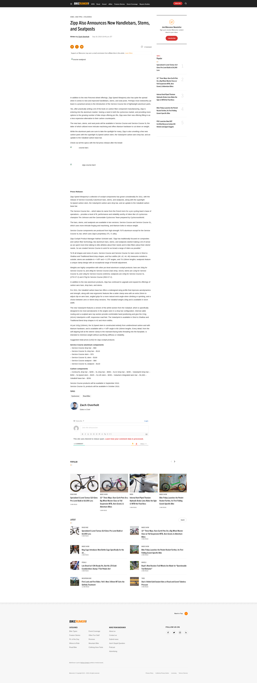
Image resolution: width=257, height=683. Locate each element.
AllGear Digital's (85, 662)
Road (98, 4)
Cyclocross (75, 396)
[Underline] (88, 434)
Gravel (104, 4)
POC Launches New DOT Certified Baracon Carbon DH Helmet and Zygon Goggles (166, 124)
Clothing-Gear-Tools (96, 647)
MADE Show (104, 494)
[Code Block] (102, 434)
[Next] (174, 461)
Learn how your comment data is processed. (124, 439)
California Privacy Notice (162, 673)
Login (146, 421)
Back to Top (178, 613)
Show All (183, 520)
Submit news (113, 639)
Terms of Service (183, 673)
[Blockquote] (99, 434)
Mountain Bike (86, 578)
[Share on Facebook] (72, 47)
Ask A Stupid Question (117, 643)
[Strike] (91, 434)
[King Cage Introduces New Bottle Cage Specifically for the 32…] (74, 549)
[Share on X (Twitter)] (77, 47)
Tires (143, 578)
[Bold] (82, 434)
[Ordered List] (93, 434)
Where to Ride (74, 643)
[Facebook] (168, 632)
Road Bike (86, 396)
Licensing (173, 673)
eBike (110, 4)
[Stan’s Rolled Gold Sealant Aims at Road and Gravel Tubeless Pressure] (134, 581)
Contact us (113, 635)
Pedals (84, 562)
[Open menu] (71, 4)
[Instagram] (180, 632)
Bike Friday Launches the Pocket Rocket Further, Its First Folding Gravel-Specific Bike (167, 110)
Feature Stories (119, 4)
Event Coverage (132, 4)
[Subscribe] (186, 632)
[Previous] (171, 461)
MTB (92, 4)
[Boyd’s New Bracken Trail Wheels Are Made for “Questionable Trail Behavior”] (134, 565)
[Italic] (85, 434)
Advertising (113, 651)
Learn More (129, 53)
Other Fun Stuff (94, 635)
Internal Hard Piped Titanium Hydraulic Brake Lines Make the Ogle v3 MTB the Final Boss (167, 97)
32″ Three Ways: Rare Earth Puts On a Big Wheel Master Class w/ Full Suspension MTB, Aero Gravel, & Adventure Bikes (162, 533)
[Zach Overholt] (74, 407)
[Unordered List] (96, 434)
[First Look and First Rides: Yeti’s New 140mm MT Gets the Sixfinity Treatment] (74, 581)
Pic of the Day (74, 639)
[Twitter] (174, 632)
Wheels (143, 562)
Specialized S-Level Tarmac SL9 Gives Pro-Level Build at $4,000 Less (167, 67)
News (131, 494)
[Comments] (142, 47)
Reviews (92, 639)
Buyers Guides (145, 4)
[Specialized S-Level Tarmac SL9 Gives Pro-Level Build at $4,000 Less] (84, 483)
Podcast (112, 647)
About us (112, 631)
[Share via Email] (82, 47)
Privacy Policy (149, 673)
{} (107, 434)
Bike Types (73, 631)
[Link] (105, 434)
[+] (110, 434)
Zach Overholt (83, 37)
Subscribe (178, 3)
